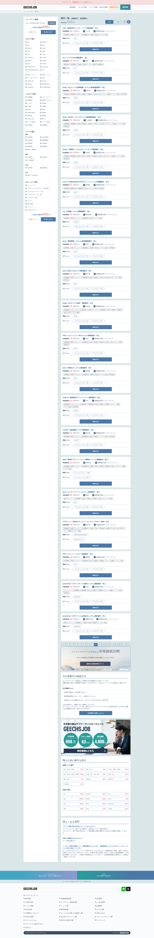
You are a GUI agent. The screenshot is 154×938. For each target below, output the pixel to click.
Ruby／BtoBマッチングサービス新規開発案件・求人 (82, 117)
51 (115, 645)
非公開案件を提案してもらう (96, 713)
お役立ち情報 (103, 7)
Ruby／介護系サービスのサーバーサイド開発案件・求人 (83, 149)
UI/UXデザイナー (79, 539)
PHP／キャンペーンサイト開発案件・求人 (78, 554)
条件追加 (52, 23)
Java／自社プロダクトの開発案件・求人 (77, 271)
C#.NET (76, 222)
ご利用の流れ (29, 902)
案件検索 (72, 7)
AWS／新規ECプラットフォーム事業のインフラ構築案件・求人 (85, 459)
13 (107, 645)
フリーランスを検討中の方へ (34, 924)
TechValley (28, 909)
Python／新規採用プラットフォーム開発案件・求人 (82, 397)
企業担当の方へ (114, 7)
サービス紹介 (83, 7)
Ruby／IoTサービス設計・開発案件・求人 (78, 303)
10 (95, 645)
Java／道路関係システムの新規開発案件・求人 (80, 241)
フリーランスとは (30, 920)
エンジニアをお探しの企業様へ (71, 913)
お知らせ (28, 927)
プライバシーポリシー (103, 917)
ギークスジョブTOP (28, 11)
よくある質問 (100, 902)
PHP (75, 38)
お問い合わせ (100, 913)
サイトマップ (100, 920)
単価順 (117, 22)
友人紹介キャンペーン (68, 917)
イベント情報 (93, 7)
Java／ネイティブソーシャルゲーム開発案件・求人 (81, 492)
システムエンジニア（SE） (81, 43)
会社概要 (99, 899)
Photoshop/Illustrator (80, 534)
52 (119, 645)
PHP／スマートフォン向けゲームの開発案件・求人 (81, 335)
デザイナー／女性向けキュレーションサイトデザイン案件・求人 (86, 521)
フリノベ (63, 906)
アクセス (99, 909)
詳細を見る (96, 49)
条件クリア (33, 32)
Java (75, 192)
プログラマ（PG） (98, 43)
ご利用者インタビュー (32, 913)
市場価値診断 (65, 899)
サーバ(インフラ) (79, 472)
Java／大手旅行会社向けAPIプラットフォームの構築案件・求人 (86, 182)
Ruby (75, 98)
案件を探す (49, 32)
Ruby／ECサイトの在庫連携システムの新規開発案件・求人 (84, 87)
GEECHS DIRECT (66, 920)
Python (76, 410)
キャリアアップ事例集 (68, 902)
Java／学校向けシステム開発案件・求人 (77, 368)
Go (75, 68)
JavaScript (77, 596)
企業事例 (99, 906)
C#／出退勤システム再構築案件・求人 (76, 211)
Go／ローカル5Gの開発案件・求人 (75, 58)
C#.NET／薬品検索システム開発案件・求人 (78, 430)
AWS (88, 472)
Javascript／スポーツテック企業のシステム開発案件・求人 (84, 584)
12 (103, 645)
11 (99, 645)
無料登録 (125, 7)
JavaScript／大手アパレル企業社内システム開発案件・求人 (84, 616)
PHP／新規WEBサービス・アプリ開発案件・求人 (80, 28)
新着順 (109, 22)
